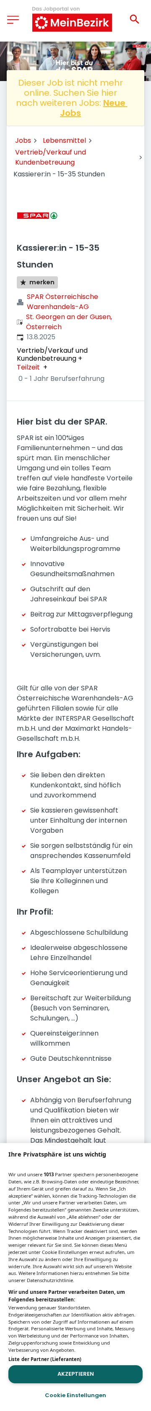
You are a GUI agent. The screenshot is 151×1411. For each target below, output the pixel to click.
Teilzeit (28, 367)
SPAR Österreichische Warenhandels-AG (62, 302)
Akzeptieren (75, 1374)
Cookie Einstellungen (75, 1395)
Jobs (23, 140)
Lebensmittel (64, 140)
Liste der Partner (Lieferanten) (44, 1359)
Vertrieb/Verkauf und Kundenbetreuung (50, 157)
